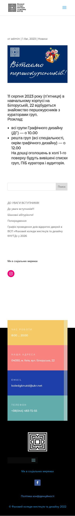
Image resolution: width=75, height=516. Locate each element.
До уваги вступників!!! (21, 209)
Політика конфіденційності (37, 496)
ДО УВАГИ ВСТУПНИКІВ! (23, 203)
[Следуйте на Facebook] (37, 483)
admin (15, 38)
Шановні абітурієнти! (20, 215)
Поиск (61, 186)
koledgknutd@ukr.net (26, 385)
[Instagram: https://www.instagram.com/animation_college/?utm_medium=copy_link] (11, 273)
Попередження (17, 221)
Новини (43, 38)
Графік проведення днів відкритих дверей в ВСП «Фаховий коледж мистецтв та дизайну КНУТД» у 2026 (35, 231)
